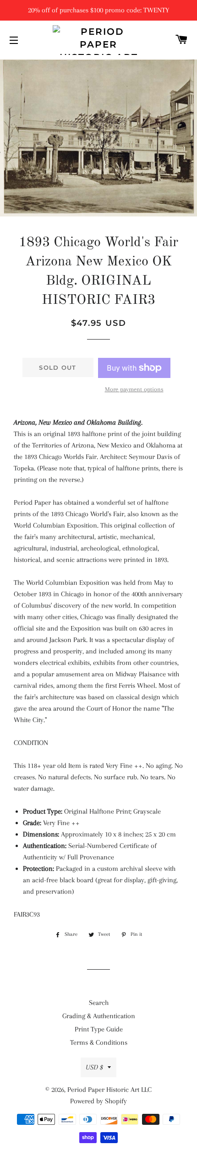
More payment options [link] (134, 389)
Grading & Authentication (98, 1016)
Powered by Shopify (98, 1101)
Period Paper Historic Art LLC (109, 1089)
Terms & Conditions (98, 1042)
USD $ (94, 1067)
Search (99, 1003)
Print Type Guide (99, 1029)
